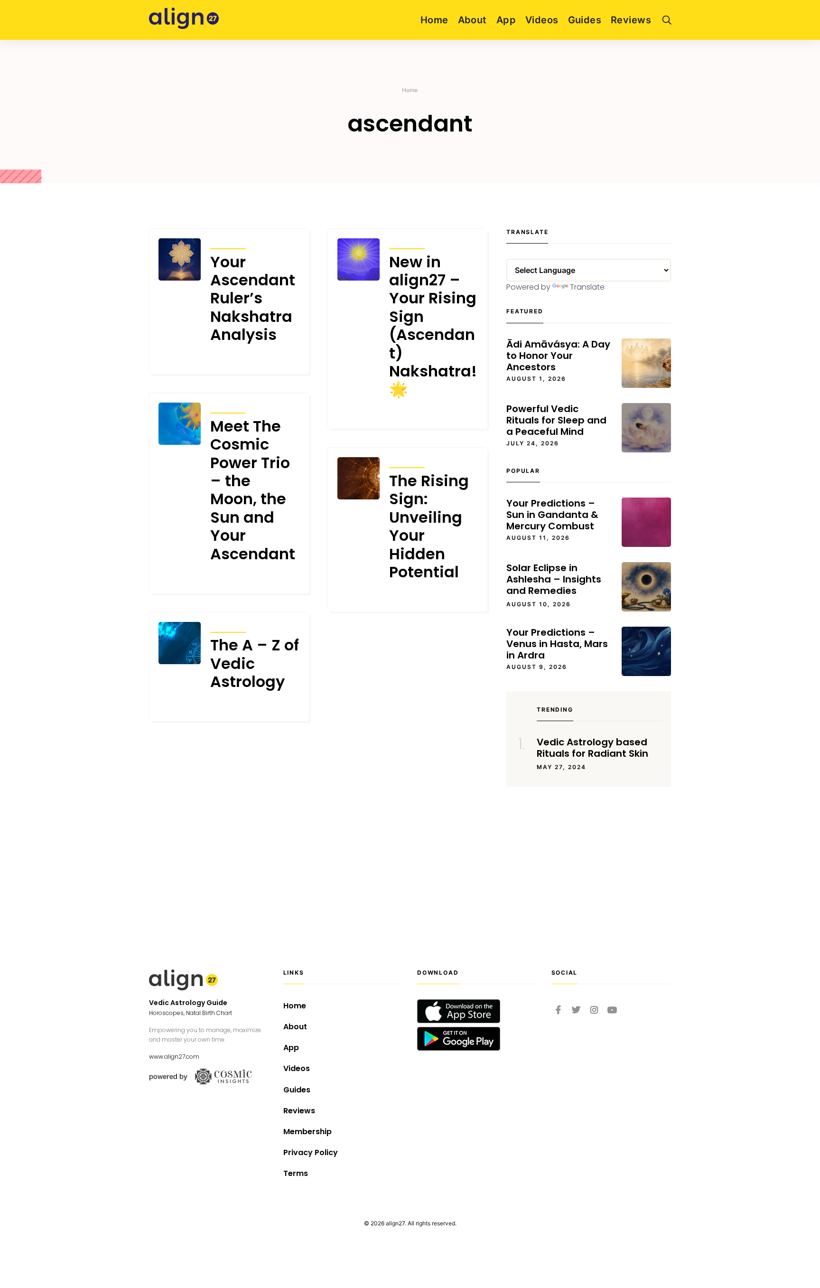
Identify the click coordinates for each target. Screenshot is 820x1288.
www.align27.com (174, 1057)
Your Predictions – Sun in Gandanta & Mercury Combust (552, 515)
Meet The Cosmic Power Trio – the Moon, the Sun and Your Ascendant (252, 490)
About (472, 20)
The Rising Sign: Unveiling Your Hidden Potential (429, 526)
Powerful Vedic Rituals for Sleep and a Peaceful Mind (556, 420)
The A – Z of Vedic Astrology (254, 663)
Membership (307, 1131)
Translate (587, 287)
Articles (228, 242)
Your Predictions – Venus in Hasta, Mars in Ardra (557, 644)
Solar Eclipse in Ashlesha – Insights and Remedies (553, 579)
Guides (585, 20)
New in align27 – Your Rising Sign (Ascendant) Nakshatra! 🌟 (433, 326)
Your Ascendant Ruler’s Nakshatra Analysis (252, 298)
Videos (542, 20)
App (506, 20)
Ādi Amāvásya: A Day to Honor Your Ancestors (558, 355)
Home (434, 20)
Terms (295, 1173)
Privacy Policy (310, 1152)
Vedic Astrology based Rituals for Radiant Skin (592, 747)
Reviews (631, 20)
